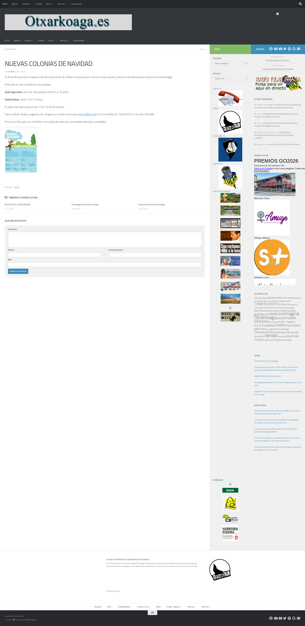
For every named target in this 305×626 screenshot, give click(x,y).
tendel (17, 187)
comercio (285, 304)
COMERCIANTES (266, 304)
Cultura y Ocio (272, 308)
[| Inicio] (68, 22)
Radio (158, 607)
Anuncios (97, 607)
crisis (264, 307)
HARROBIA (276, 314)
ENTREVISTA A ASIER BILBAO (18, 204)
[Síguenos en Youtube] (275, 49)
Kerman (11, 72)
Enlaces (39, 4)
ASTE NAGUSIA (288, 298)
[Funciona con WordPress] (14, 620)
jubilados (274, 322)
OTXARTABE (279, 332)
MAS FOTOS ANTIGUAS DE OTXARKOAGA (284, 145)
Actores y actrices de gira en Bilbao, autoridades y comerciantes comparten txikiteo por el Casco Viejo (277, 412)
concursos (258, 308)
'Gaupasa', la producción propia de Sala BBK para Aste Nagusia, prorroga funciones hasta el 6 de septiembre (276, 421)
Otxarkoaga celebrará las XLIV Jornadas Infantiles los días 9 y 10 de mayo (278, 384)
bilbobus (298, 298)
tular (289, 336)
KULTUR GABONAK (265, 325)
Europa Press (260, 405)
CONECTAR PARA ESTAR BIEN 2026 (267, 376)
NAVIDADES (294, 325)
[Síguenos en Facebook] (271, 49)
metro (281, 325)
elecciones (259, 310)
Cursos (282, 307)
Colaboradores (124, 607)
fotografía (284, 311)
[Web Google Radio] (294, 49)
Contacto (25, 4)
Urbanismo (268, 340)
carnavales (258, 301)
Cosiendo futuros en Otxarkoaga (266, 361)
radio (256, 336)
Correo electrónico (116, 250)
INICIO (4, 4)
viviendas (287, 339)
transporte (282, 336)
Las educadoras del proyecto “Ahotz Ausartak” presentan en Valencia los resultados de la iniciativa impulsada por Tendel (276, 368)
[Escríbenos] (298, 49)
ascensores (275, 297)
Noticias (190, 607)
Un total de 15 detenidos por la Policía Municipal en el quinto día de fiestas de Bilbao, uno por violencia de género (277, 439)
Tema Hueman (31, 620)
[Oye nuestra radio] (289, 49)
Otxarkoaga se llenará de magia (84, 204)
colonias (287, 301)
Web (9, 260)
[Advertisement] (222, 378)
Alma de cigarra (261, 298)
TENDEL (257, 356)
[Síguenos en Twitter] (284, 49)
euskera (276, 311)
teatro (262, 336)
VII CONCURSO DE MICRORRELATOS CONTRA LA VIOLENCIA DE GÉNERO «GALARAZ (274, 135)
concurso (293, 304)
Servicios (61, 4)
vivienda (278, 339)
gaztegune (261, 314)
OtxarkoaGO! (263, 332)
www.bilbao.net (87, 114)
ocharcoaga (284, 329)
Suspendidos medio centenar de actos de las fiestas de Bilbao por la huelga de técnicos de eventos (278, 448)
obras (257, 329)
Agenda (15, 4)
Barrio (48, 4)
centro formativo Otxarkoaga (273, 301)
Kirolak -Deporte (286, 321)
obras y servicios (270, 329)
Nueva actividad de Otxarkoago (151, 204)
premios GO (291, 332)
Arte (108, 607)
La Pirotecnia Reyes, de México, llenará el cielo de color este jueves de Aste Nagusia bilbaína (275, 430)
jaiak (279, 318)
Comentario (13, 229)
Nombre (11, 250)
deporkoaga (289, 308)
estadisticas (268, 311)
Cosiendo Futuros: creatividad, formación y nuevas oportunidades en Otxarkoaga (278, 393)
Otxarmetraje (76, 4)
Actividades (10, 49)
